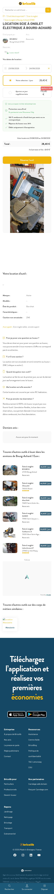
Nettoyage (8, 817)
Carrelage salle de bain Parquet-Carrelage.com (38, 787)
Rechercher (9, 889)
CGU (30, 767)
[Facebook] (15, 855)
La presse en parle (11, 745)
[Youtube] (39, 855)
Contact (7, 756)
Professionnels (10, 789)
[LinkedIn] (31, 855)
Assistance (33, 734)
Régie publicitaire (11, 751)
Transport (8, 828)
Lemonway (12, 875)
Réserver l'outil (27, 160)
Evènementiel (10, 833)
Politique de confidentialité (34, 753)
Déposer (44, 889)
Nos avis (7, 740)
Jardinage (8, 811)
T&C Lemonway (35, 762)
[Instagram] (23, 855)
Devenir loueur (10, 795)
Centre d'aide (33, 740)
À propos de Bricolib (12, 734)
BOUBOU (13, 39)
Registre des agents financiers (25, 882)
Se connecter (27, 889)
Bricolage (8, 822)
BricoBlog (32, 745)
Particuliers (9, 784)
